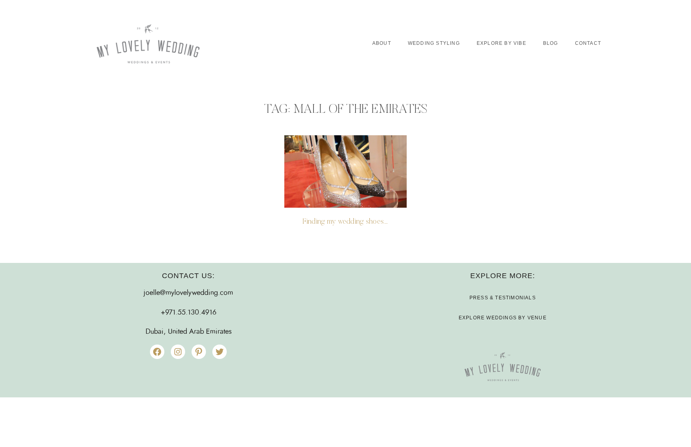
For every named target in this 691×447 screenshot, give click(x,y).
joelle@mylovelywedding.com (188, 293)
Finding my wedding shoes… (345, 222)
